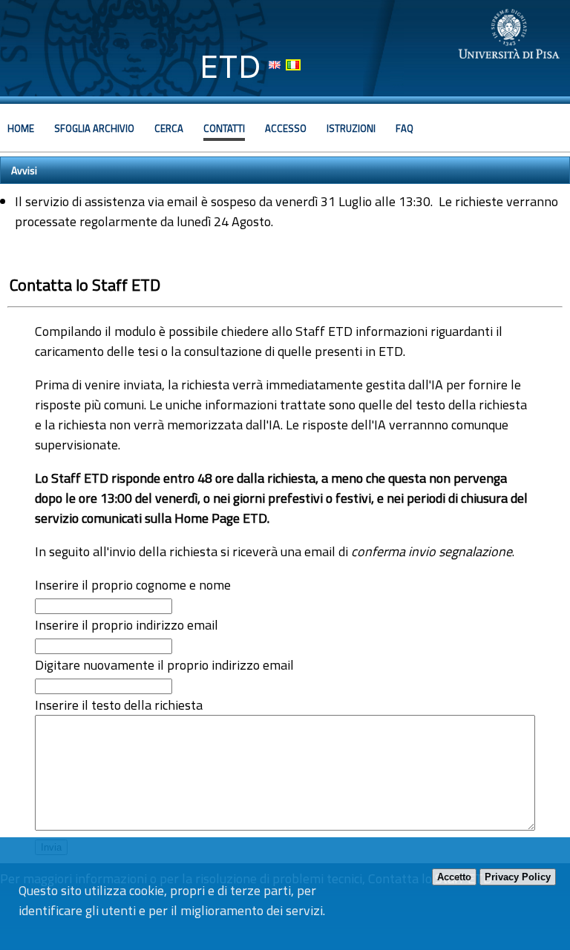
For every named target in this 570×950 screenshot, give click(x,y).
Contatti (224, 128)
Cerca (168, 128)
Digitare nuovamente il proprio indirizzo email (164, 665)
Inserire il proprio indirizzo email (126, 625)
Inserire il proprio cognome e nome (133, 585)
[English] (274, 64)
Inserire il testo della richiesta (119, 705)
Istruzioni (351, 128)
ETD (230, 66)
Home (20, 128)
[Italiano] (293, 64)
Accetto (454, 877)
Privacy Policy (518, 877)
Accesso (286, 128)
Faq (404, 128)
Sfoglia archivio (94, 128)
